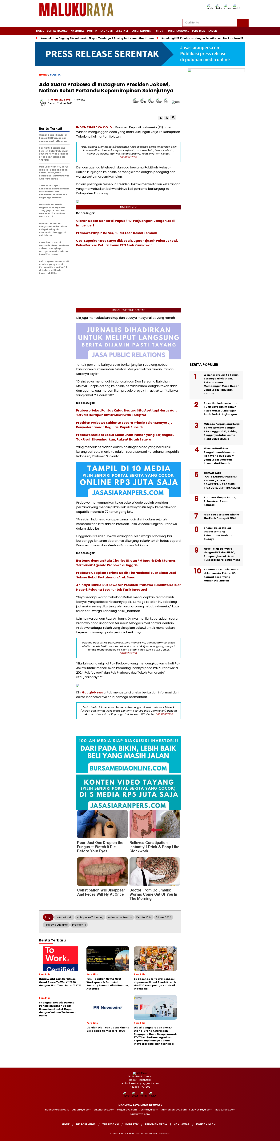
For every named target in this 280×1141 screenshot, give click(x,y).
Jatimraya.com (148, 1109)
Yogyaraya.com (127, 1109)
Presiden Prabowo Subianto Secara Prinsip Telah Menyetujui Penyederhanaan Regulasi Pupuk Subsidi (125, 424)
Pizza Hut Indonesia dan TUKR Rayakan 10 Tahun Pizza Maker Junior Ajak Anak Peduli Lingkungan (220, 408)
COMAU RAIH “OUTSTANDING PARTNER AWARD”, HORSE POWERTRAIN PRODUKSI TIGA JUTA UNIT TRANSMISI (222, 480)
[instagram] (228, 8)
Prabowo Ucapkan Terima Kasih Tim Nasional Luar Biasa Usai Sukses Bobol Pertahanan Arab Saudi (126, 575)
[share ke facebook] (136, 101)
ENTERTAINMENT (142, 31)
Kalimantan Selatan (120, 917)
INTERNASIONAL (178, 31)
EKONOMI (106, 31)
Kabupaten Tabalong (90, 917)
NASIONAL (77, 31)
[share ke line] (168, 101)
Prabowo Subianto (56, 925)
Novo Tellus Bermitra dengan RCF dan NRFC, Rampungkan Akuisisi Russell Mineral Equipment (222, 554)
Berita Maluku (57, 31)
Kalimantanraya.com (174, 1109)
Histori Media (86, 1124)
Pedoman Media (156, 1124)
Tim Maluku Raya (59, 99)
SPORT (160, 31)
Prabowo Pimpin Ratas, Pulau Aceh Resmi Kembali (116, 233)
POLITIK (92, 31)
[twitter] (219, 8)
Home (40, 31)
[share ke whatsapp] (152, 101)
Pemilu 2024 (144, 917)
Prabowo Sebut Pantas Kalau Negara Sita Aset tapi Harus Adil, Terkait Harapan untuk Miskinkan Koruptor (126, 412)
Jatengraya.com (104, 1109)
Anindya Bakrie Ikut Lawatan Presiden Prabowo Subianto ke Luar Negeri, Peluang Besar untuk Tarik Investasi (128, 587)
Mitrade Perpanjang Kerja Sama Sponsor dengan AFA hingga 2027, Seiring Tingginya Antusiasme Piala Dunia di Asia (222, 431)
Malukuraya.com (225, 1109)
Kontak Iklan (205, 1124)
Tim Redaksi (110, 1124)
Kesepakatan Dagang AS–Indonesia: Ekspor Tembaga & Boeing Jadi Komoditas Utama (87, 38)
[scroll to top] (268, 1135)
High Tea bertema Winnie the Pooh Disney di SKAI (221, 516)
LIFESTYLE (122, 31)
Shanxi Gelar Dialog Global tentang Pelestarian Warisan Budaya (218, 533)
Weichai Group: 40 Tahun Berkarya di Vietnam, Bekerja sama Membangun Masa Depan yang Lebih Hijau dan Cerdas (221, 384)
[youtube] (237, 8)
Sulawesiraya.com (200, 1109)
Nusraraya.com (140, 1114)
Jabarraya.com (81, 1109)
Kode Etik (131, 1124)
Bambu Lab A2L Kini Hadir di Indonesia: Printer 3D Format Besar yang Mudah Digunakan (221, 575)
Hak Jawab (182, 1124)
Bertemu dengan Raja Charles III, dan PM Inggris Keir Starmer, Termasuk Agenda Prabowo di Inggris (126, 562)
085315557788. (129, 157)
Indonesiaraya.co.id (57, 1109)
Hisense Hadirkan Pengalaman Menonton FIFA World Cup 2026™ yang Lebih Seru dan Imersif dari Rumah (220, 456)
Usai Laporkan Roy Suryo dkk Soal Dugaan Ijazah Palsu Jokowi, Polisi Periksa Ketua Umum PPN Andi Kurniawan (127, 242)
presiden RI (79, 925)
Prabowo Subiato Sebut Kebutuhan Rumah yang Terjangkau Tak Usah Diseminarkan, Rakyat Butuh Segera (125, 437)
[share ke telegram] (160, 101)
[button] (160, 118)
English (213, 31)
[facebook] (211, 8)
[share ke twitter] (144, 101)
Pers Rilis (198, 31)
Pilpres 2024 (163, 917)
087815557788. (128, 653)
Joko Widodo (64, 917)
